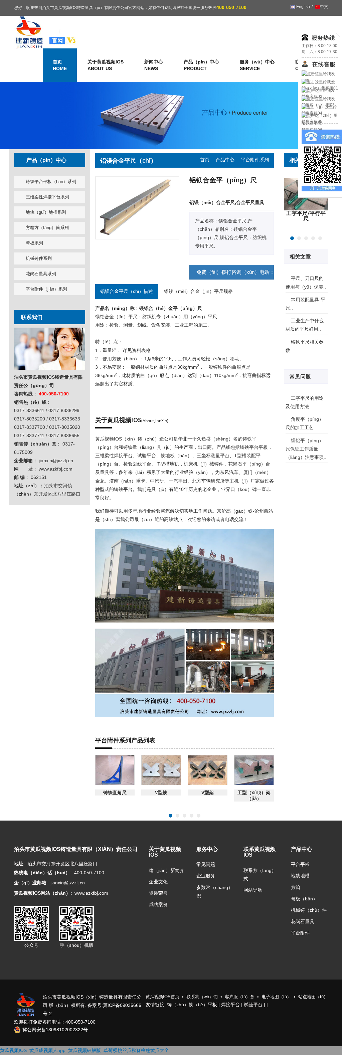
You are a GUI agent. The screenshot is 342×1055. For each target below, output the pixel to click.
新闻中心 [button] (153, 65)
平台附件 (300, 932)
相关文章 (301, 256)
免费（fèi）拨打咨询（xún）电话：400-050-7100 (235, 272)
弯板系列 (34, 242)
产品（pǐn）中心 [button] (201, 65)
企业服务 (205, 875)
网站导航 (252, 890)
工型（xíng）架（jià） (254, 795)
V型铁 (161, 792)
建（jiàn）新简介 (166, 870)
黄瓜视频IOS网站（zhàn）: (43, 893)
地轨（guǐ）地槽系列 (46, 212)
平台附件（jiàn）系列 (46, 289)
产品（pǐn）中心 (46, 160)
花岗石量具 (302, 921)
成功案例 (158, 904)
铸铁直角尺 (115, 792)
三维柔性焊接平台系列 (47, 196)
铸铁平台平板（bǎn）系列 (51, 181)
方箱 (295, 887)
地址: (19, 863)
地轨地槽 (300, 875)
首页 (204, 159)
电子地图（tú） (276, 996)
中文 (324, 6)
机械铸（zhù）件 (309, 910)
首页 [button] (60, 65)
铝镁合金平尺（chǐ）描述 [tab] (126, 291)
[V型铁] (161, 770)
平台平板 (300, 864)
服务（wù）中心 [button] (257, 65)
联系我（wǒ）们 (202, 996)
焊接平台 (230, 1004)
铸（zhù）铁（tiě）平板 (192, 1004)
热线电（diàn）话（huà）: (43, 872)
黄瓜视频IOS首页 (162, 996)
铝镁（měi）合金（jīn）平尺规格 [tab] (198, 291)
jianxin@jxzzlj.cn (67, 882)
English (302, 6)
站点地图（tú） (313, 996)
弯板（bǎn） (304, 898)
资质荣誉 (158, 893)
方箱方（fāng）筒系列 (47, 227)
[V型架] (207, 770)
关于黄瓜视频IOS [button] (106, 65)
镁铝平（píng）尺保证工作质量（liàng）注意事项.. (306, 449)
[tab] (49, 160)
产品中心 (225, 159)
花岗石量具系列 (41, 273)
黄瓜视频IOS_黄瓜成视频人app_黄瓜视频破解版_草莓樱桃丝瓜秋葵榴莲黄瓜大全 (84, 1050)
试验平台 (253, 1004)
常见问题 (301, 376)
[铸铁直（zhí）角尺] (115, 770)
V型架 (207, 792)
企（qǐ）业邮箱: (31, 882)
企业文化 (158, 881)
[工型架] (254, 770)
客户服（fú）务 (239, 996)
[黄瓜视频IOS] (45, 32)
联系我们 (32, 317)
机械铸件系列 (39, 258)
